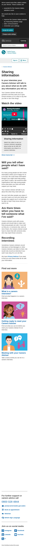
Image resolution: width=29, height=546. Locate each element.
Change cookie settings (9, 34)
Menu (24, 60)
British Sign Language (12, 517)
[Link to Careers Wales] (9, 52)
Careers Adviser (7, 66)
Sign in (15, 60)
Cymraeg (23, 40)
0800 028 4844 (10, 502)
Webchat (8, 513)
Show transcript (8, 155)
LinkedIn (9, 534)
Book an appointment (12, 510)
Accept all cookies (8, 30)
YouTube (21, 534)
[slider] (12, 129)
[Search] (25, 45)
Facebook (21, 530)
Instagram (9, 530)
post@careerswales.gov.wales (15, 506)
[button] (3, 129)
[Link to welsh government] (6, 41)
